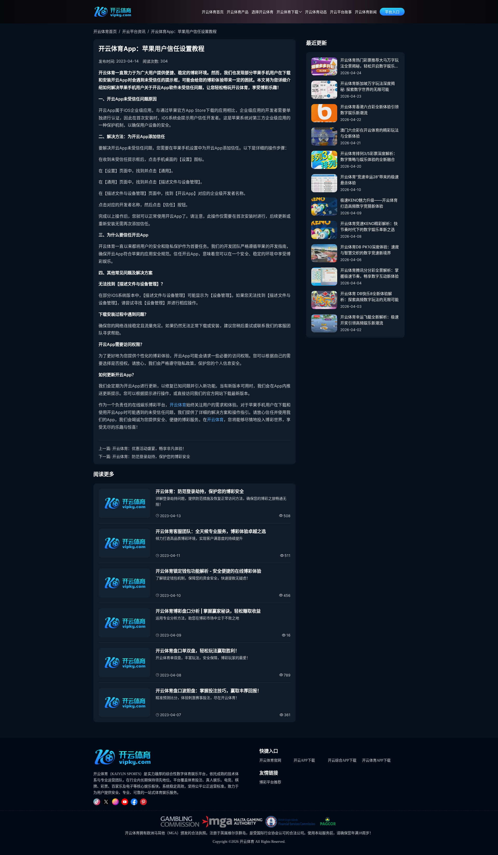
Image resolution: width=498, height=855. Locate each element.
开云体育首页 (213, 12)
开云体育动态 (316, 12)
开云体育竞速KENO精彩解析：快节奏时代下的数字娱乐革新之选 (369, 226)
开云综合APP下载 (342, 760)
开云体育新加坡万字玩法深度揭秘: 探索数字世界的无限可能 (367, 86)
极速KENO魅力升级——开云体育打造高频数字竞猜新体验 (369, 203)
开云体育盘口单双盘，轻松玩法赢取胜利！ (197, 650)
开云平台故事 (341, 12)
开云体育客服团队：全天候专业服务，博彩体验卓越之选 (211, 531)
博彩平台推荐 (270, 782)
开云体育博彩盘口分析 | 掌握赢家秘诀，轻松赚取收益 (208, 611)
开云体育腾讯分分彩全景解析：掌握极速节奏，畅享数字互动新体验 (369, 273)
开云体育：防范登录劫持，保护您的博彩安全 (151, 456)
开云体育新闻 (366, 12)
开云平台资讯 (134, 31)
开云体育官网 (270, 760)
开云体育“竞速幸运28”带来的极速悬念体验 (369, 179)
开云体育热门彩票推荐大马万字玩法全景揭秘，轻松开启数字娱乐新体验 (369, 63)
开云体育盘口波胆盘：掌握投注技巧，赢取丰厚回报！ (208, 690)
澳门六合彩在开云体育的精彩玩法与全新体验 (369, 133)
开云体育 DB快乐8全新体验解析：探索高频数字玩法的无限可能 (369, 296)
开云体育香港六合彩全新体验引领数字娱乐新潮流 (369, 109)
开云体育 (178, 404)
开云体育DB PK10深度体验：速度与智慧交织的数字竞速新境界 (369, 249)
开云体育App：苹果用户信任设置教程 (184, 31)
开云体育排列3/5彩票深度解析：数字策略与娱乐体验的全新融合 (368, 156)
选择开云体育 (262, 12)
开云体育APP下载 (376, 760)
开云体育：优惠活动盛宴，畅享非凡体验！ (149, 448)
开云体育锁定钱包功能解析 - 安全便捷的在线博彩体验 (208, 571)
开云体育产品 (237, 12)
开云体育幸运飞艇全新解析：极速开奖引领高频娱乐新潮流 (369, 319)
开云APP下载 (304, 760)
